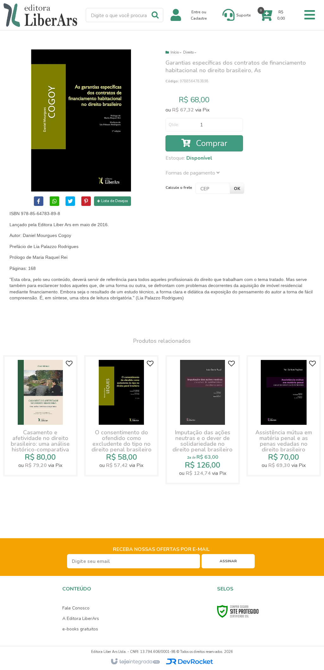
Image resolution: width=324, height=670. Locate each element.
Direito (188, 52)
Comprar (210, 143)
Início (175, 52)
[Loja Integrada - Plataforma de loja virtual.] (135, 662)
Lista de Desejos (114, 201)
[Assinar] (228, 561)
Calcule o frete (178, 187)
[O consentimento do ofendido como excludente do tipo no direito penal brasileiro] (121, 416)
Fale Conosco (76, 608)
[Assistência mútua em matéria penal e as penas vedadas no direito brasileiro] (283, 416)
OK (237, 188)
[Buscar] (155, 14)
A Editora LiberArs (80, 619)
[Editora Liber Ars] (40, 15)
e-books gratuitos (80, 629)
